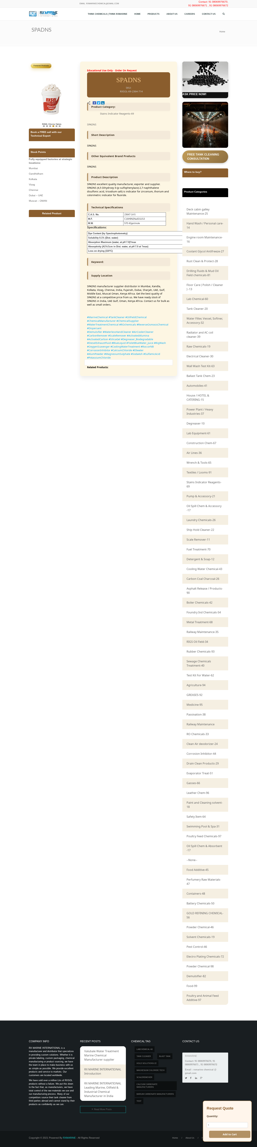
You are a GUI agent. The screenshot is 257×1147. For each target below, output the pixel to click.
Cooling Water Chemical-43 (204, 569)
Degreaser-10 (196, 423)
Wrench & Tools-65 (199, 463)
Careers (189, 14)
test (139, 1101)
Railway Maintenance (201, 724)
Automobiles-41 (197, 386)
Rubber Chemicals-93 (201, 651)
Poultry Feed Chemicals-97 (204, 836)
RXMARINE (69, 1137)
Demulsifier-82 (196, 976)
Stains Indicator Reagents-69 (117, 113)
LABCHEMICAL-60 (145, 1049)
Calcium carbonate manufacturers (147, 1085)
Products (153, 14)
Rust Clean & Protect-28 (202, 261)
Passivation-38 (196, 714)
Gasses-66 (193, 783)
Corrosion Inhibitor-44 (201, 754)
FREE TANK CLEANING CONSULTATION (203, 156)
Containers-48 (196, 893)
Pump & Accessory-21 (201, 496)
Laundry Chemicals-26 (201, 520)
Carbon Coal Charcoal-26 (203, 579)
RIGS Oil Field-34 (197, 642)
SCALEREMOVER (144, 1077)
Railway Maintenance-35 (203, 632)
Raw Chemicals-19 (198, 346)
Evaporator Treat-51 (200, 773)
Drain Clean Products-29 (203, 763)
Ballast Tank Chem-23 (201, 376)
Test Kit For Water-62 (200, 675)
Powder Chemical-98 (200, 966)
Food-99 (192, 986)
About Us (171, 14)
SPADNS (91, 124)
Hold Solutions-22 (146, 1063)
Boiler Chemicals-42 (199, 602)
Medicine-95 (195, 705)
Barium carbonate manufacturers (155, 1094)
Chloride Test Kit (52, 116)
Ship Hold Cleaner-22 (200, 530)
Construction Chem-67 (201, 443)
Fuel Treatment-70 (198, 549)
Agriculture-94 (196, 685)
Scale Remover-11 (198, 539)
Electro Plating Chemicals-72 (205, 956)
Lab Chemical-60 (197, 299)
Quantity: (212, 1116)
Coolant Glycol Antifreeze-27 (205, 251)
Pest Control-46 (197, 947)
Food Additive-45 (198, 870)
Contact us (209, 14)
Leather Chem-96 (198, 793)
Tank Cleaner (144, 1056)
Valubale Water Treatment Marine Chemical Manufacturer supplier (101, 1055)
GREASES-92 (194, 695)
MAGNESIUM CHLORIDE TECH (151, 1070)
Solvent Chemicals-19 (201, 937)
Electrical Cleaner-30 (200, 356)
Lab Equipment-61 (198, 433)
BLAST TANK (164, 1056)
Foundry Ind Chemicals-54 (204, 612)
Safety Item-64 (196, 817)
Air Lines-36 (194, 453)
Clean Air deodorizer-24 (202, 744)
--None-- (192, 860)
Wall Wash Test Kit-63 (201, 366)
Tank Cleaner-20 (197, 309)
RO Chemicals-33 (198, 734)
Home (137, 14)
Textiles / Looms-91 (199, 472)
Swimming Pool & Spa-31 (203, 826)
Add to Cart (230, 1134)
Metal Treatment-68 (200, 622)
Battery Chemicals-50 (200, 903)
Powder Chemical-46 (200, 927)
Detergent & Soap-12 (200, 559)
